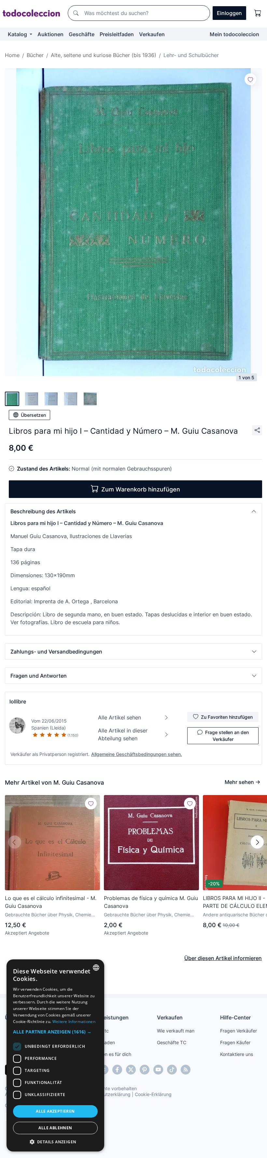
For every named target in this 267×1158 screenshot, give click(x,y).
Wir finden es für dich (108, 1054)
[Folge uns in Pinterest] (144, 1070)
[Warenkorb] (258, 13)
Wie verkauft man (175, 1030)
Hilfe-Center (235, 1017)
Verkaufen (152, 34)
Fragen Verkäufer (238, 1030)
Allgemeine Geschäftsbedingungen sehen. (136, 754)
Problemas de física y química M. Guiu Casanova (151, 902)
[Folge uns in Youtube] (158, 1070)
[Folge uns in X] (131, 1070)
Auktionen (50, 34)
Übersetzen (33, 415)
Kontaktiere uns (236, 1054)
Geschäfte (81, 34)
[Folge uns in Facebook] (117, 1070)
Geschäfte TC (171, 1042)
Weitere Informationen (73, 1021)
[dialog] (55, 1055)
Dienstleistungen (107, 1017)
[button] (133, 511)
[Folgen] (250, 79)
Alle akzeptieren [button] (55, 1111)
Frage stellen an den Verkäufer (227, 735)
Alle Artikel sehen (119, 717)
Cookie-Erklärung (153, 1094)
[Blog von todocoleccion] (185, 1070)
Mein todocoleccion (234, 34)
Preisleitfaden (117, 34)
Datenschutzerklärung (107, 1094)
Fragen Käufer (235, 1042)
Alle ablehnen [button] (55, 1128)
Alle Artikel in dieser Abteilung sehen (123, 734)
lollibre (17, 701)
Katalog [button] (18, 34)
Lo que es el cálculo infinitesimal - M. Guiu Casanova (50, 902)
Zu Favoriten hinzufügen (227, 717)
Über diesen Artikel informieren (223, 958)
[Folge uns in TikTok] (172, 1070)
